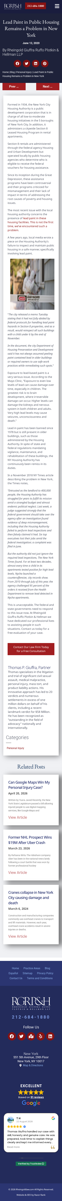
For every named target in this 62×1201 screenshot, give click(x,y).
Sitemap (27, 973)
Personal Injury (24, 72)
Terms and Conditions (40, 978)
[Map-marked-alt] (31, 1036)
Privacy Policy (45, 973)
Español (13, 973)
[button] (17, 63)
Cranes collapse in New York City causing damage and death (30, 897)
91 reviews (37, 1097)
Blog (12, 72)
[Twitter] (21, 1036)
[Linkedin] (50, 1036)
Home (5, 72)
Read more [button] (13, 1147)
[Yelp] (41, 1036)
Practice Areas (31, 968)
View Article (17, 817)
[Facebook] (12, 1036)
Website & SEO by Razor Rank (31, 1194)
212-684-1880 (31, 1017)
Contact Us (16, 978)
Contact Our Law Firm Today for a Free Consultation (31, 649)
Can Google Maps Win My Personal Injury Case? (29, 785)
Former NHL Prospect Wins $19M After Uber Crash (30, 840)
